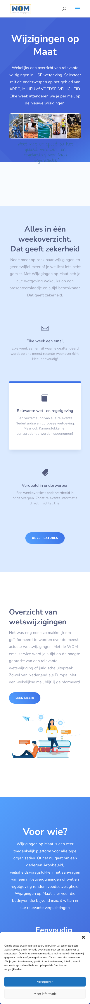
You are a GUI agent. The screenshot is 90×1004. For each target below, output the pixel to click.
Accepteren (45, 982)
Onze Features (45, 538)
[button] (83, 937)
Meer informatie (45, 994)
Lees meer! (25, 698)
